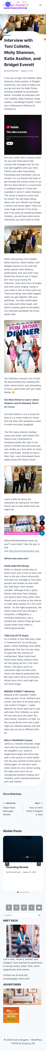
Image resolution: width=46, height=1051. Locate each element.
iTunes (11, 406)
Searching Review (17, 867)
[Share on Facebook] (42, 517)
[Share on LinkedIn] (42, 533)
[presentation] (23, 849)
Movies (7, 35)
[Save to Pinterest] (42, 528)
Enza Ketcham (13, 71)
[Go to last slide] (7, 863)
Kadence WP (28, 1043)
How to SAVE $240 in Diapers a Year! (34, 809)
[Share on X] (42, 523)
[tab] (18, 892)
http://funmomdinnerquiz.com (24, 551)
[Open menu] (40, 5)
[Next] (39, 863)
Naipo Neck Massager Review (9, 809)
